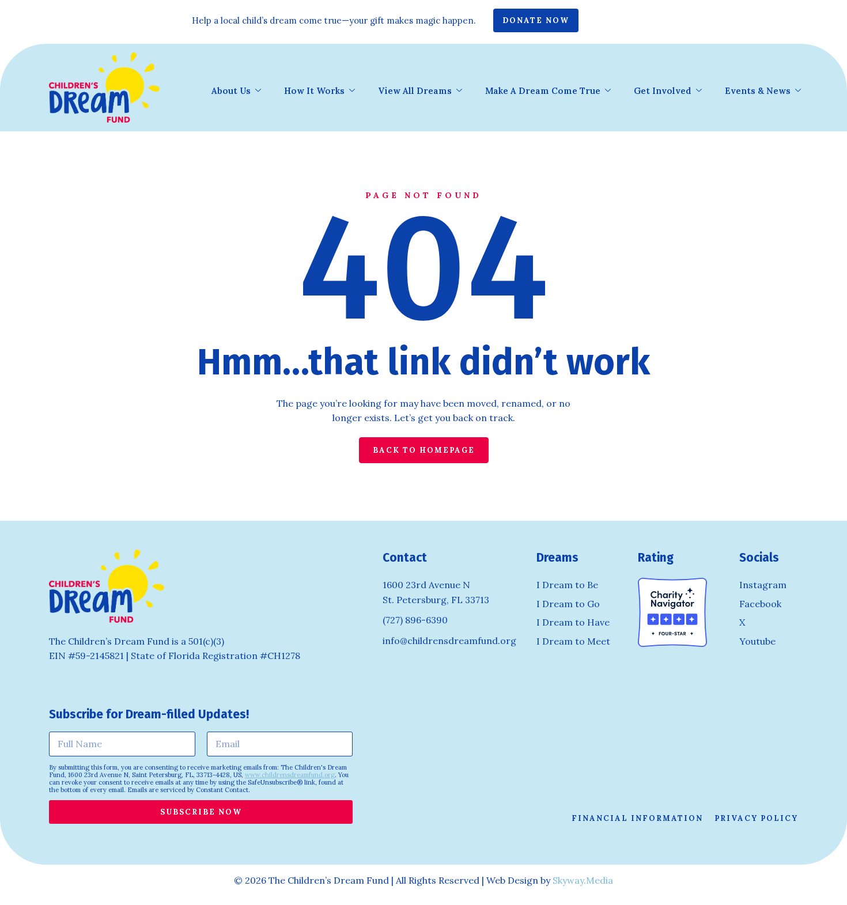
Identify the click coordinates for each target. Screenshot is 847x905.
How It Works (314, 90)
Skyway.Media (583, 880)
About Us (231, 90)
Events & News (758, 90)
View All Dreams (415, 90)
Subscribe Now (201, 812)
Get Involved (662, 90)
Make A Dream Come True (542, 90)
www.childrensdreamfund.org (290, 775)
